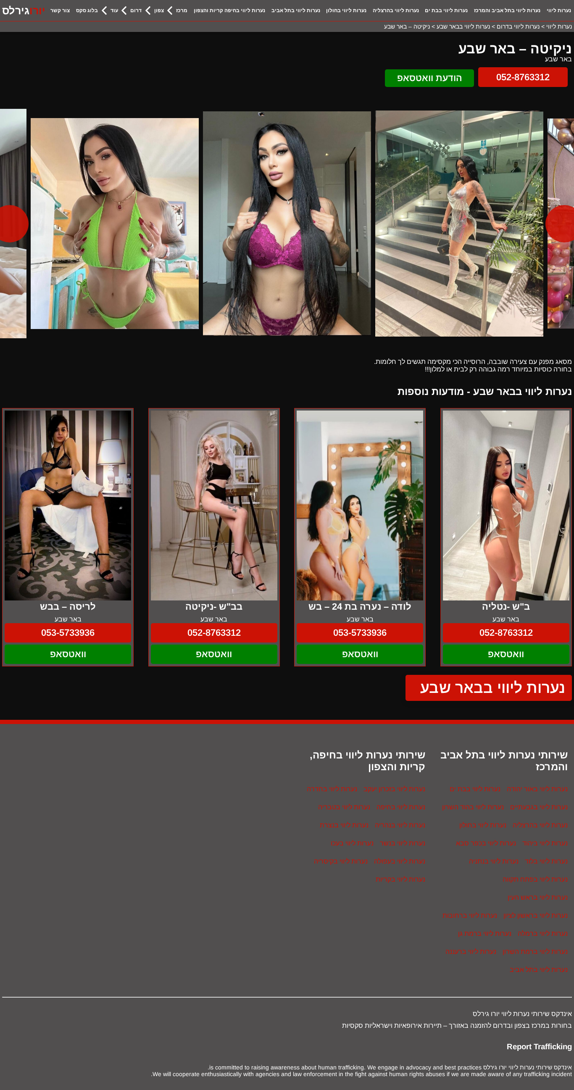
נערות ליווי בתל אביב (295, 10)
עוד (114, 10)
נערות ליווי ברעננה (470, 951)
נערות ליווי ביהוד (545, 843)
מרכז (181, 10)
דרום (136, 10)
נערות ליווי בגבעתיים (539, 807)
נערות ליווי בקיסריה (341, 861)
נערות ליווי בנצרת (344, 825)
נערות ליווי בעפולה (399, 861)
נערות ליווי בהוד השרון (473, 807)
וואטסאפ (506, 654)
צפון (159, 10)
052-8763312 (523, 77)
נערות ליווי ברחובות (469, 915)
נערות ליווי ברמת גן (484, 933)
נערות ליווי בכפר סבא (486, 843)
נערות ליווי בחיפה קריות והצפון (229, 10)
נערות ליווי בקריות (400, 879)
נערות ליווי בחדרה (332, 788)
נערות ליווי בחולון (346, 10)
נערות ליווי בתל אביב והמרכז (507, 10)
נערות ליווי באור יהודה (537, 788)
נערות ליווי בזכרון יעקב (394, 788)
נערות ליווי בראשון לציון (535, 915)
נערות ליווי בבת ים (446, 10)
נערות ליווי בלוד (546, 861)
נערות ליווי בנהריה (400, 825)
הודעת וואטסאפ (429, 78)
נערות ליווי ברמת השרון (535, 951)
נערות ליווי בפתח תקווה (535, 879)
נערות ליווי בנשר (402, 843)
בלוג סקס (87, 10)
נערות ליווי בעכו (352, 843)
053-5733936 (360, 632)
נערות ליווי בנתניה (494, 861)
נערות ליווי (559, 10)
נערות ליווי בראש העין (538, 897)
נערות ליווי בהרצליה (396, 10)
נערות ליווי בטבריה (344, 807)
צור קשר (60, 10)
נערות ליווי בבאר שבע (493, 687)
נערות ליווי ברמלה (543, 933)
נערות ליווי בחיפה (401, 807)
